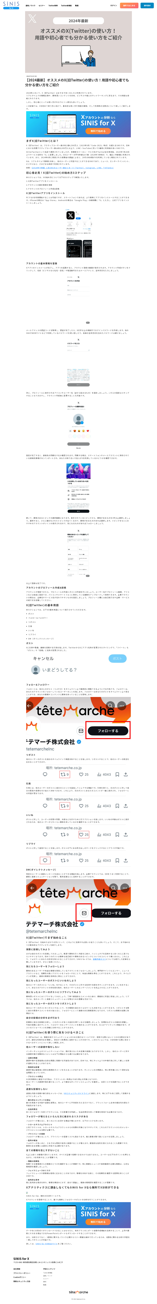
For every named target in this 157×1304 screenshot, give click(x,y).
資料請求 (147, 5)
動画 (76, 5)
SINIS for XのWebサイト (47, 1243)
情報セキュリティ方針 (21, 1281)
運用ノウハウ (30, 5)
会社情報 (16, 1269)
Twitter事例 (53, 5)
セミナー (42, 5)
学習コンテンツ (49, 1269)
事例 (44, 1282)
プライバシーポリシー (21, 1273)
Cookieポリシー (19, 1277)
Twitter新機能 (66, 5)
